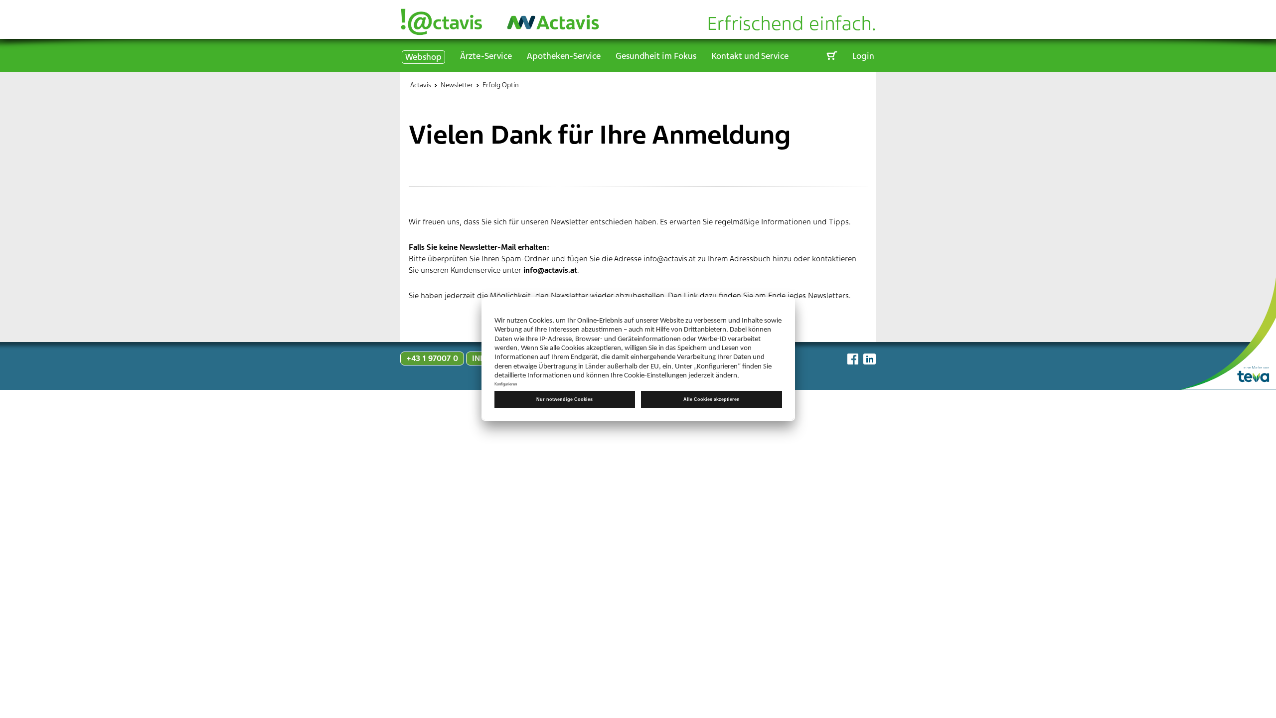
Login (863, 55)
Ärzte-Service (486, 55)
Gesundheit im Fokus (656, 55)
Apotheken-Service (564, 55)
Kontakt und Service (750, 55)
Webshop (423, 56)
